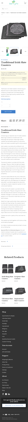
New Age (4, 331)
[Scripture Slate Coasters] (20, 269)
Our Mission (5, 380)
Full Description (5, 99)
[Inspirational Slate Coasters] (20, 291)
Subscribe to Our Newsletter (14, 405)
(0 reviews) (4, 59)
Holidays (4, 323)
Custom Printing (6, 341)
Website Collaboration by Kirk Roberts (9, 419)
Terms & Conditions (7, 367)
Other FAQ (4, 362)
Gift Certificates (6, 351)
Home (3, 12)
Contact (4, 372)
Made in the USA (6, 387)
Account (4, 349)
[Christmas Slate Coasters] (8, 291)
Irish (7, 12)
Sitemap (4, 370)
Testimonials (5, 385)
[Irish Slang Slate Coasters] (8, 269)
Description (5, 126)
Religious (4, 328)
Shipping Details (6, 246)
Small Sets (5, 321)
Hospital (4, 334)
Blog (3, 390)
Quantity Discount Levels (8, 339)
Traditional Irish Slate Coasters (18, 12)
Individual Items (6, 318)
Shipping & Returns (7, 359)
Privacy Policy (5, 364)
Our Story (4, 382)
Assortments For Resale (8, 315)
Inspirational (5, 326)
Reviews (3, 241)
